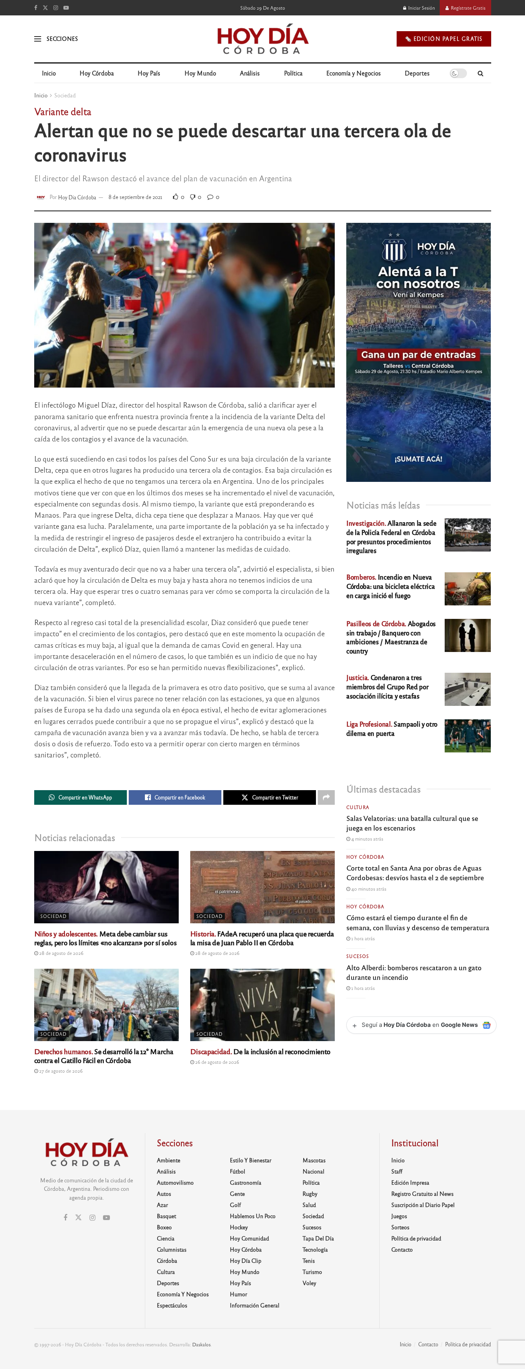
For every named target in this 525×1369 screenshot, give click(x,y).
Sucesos (357, 956)
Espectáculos (172, 1305)
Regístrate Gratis (467, 8)
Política (293, 73)
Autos (164, 1193)
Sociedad (65, 95)
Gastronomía (245, 1182)
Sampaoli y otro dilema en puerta (391, 728)
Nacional (313, 1171)
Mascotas (314, 1160)
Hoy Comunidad (249, 1238)
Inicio (49, 73)
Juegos (399, 1215)
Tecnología (315, 1249)
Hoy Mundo (200, 73)
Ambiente (168, 1160)
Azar (162, 1204)
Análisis (250, 73)
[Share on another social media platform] (326, 797)
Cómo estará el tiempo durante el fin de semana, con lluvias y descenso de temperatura (417, 922)
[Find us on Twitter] (45, 7)
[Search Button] (480, 73)
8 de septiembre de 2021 (135, 197)
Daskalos (201, 1344)
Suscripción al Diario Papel (423, 1204)
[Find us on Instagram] (55, 7)
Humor (238, 1293)
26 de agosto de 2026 (216, 1062)
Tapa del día (318, 1238)
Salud (309, 1204)
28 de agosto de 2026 (60, 953)
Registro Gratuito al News (422, 1193)
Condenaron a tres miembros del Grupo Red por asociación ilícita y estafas (387, 686)
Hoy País (149, 73)
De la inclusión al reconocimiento (260, 1051)
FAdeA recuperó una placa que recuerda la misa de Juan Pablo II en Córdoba (262, 938)
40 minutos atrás (368, 889)
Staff (396, 1171)
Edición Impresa (410, 1182)
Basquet (166, 1215)
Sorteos (400, 1227)
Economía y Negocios (353, 73)
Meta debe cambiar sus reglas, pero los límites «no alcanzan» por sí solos (105, 938)
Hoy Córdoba (97, 73)
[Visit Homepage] (262, 38)
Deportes (417, 73)
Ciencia (165, 1238)
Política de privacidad (416, 1238)
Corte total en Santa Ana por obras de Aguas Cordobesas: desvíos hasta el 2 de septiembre (415, 872)
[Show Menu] (37, 39)
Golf (235, 1204)
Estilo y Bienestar (250, 1160)
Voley (309, 1282)
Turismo (312, 1271)
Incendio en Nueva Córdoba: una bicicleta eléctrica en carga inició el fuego (390, 586)
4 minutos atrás (366, 839)
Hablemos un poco (253, 1215)
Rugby (309, 1193)
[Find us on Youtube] (66, 7)
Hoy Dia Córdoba (77, 197)
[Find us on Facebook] (35, 7)
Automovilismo (175, 1182)
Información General (254, 1305)
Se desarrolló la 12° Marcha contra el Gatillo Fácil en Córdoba (103, 1055)
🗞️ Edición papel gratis (444, 38)
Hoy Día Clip (245, 1260)
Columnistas (171, 1249)
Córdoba (167, 1260)
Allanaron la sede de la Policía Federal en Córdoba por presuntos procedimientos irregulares (391, 536)
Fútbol (237, 1171)
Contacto (402, 1249)
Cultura (357, 807)
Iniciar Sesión (421, 8)
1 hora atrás (362, 938)
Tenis (308, 1260)
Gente (237, 1193)
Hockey (239, 1227)
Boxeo (164, 1227)
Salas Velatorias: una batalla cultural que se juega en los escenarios (412, 822)
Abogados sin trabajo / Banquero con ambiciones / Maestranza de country (391, 637)
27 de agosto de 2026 (60, 1071)
